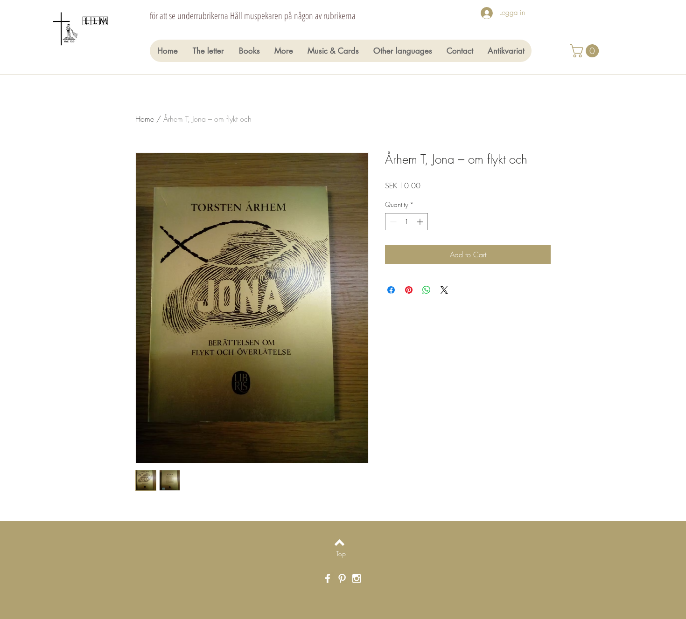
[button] (586, 50)
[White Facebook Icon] (328, 578)
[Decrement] (392, 221)
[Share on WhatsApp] (426, 290)
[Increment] (421, 221)
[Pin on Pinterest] (408, 290)
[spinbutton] (406, 221)
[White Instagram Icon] (356, 578)
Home (144, 119)
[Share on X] (444, 290)
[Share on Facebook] (391, 290)
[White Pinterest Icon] (342, 578)
